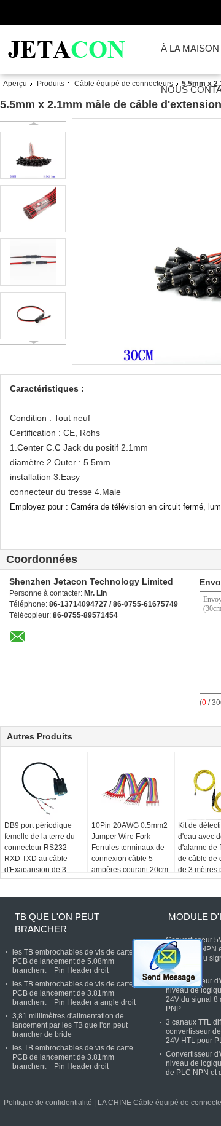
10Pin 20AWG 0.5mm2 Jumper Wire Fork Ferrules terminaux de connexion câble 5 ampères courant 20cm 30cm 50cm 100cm (129, 853)
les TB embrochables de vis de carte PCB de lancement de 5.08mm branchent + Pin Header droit (72, 961)
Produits (50, 83)
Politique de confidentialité (48, 1102)
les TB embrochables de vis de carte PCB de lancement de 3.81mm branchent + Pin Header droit (72, 1057)
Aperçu (15, 83)
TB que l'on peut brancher (57, 922)
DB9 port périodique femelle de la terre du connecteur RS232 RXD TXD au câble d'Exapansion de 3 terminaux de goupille (40, 853)
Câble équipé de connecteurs (123, 83)
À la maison (190, 48)
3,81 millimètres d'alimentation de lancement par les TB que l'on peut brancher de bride (70, 1025)
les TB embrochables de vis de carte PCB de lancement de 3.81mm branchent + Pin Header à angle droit (74, 993)
